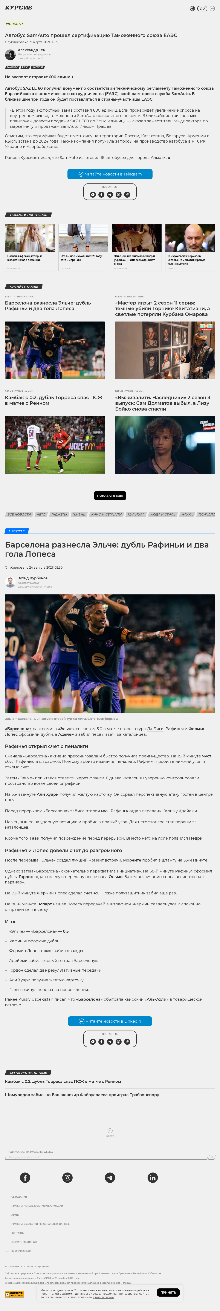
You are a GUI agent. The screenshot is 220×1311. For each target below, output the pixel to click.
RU (202, 9)
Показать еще (110, 496)
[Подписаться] (212, 1157)
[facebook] (25, 1178)
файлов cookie (103, 1297)
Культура (136, 514)
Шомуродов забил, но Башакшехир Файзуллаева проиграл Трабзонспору (82, 1094)
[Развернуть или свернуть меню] (212, 8)
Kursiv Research (21, 1251)
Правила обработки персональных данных (40, 1224)
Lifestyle (16, 531)
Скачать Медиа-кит (24, 1242)
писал (44, 157)
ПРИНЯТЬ (168, 1292)
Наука (187, 514)
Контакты (17, 1233)
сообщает (131, 93)
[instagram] (67, 1178)
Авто (41, 514)
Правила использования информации (37, 1206)
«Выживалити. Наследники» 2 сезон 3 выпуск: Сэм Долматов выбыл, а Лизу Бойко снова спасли (162, 403)
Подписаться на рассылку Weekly (30, 1152)
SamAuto (12, 67)
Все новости (19, 514)
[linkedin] (152, 1178)
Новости (14, 23)
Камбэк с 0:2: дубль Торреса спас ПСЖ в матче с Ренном (53, 400)
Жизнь (79, 514)
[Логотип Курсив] (18, 7)
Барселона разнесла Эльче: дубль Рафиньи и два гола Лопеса (48, 305)
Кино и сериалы (106, 514)
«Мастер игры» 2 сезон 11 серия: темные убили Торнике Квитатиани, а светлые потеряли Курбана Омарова (162, 308)
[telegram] (110, 1178)
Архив (15, 1215)
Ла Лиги (155, 728)
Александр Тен (31, 50)
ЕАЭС (25, 67)
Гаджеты (59, 514)
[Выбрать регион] (192, 8)
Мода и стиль (163, 514)
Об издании (19, 1197)
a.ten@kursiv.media (30, 58)
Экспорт (37, 67)
